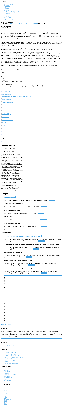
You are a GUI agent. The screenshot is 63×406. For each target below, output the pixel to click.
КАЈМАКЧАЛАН (9, 373)
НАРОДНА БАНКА (9, 361)
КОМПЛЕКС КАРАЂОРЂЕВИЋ (13, 357)
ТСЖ (5, 404)
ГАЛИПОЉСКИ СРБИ (10, 352)
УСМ (5, 390)
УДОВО (6, 379)
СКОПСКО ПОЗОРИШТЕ (11, 355)
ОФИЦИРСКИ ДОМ (10, 360)
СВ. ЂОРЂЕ (7, 371)
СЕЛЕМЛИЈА (8, 358)
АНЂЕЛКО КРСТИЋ (10, 354)
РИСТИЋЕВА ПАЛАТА (11, 363)
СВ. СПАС (7, 376)
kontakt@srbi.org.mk (10, 345)
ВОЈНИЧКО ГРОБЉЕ (10, 377)
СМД (5, 396)
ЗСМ (5, 392)
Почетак (10, 23)
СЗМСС (6, 393)
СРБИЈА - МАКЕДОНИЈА (20, 23)
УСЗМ (6, 395)
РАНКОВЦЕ (7, 380)
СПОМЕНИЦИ (33, 23)
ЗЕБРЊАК (7, 370)
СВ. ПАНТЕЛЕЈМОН (10, 374)
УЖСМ (6, 389)
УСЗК (5, 402)
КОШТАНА (7, 399)
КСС (5, 387)
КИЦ (5, 398)
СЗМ (5, 401)
